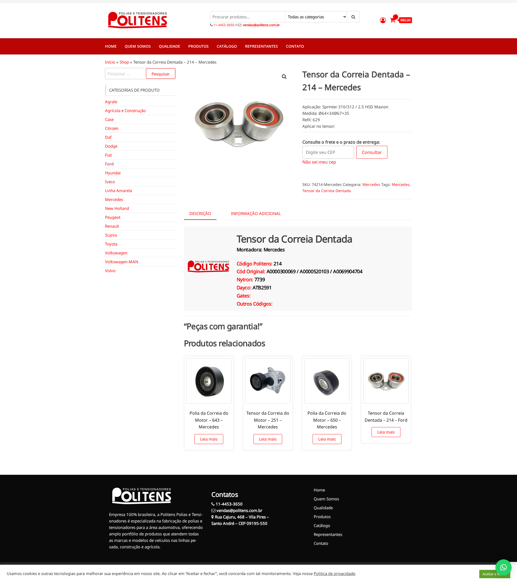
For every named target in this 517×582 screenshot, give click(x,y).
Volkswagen (116, 252)
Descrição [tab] (200, 213)
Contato (295, 46)
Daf (108, 137)
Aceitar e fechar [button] (495, 573)
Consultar (372, 152)
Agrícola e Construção (125, 110)
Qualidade (169, 46)
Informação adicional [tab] (256, 213)
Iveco (110, 181)
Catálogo (227, 46)
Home (111, 46)
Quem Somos (138, 46)
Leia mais (209, 439)
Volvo (110, 270)
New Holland (117, 208)
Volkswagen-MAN (121, 261)
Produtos (198, 46)
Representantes (261, 46)
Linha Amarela (118, 190)
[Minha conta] (383, 20)
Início (110, 62)
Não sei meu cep (319, 162)
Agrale (111, 101)
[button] (284, 77)
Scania (111, 235)
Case (109, 119)
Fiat (108, 155)
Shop (124, 62)
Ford (109, 164)
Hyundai (113, 172)
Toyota (111, 244)
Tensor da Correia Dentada (326, 190)
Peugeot (112, 217)
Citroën (111, 128)
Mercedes (371, 184)
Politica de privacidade (334, 573)
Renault (112, 226)
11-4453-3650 (223, 25)
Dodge (111, 146)
